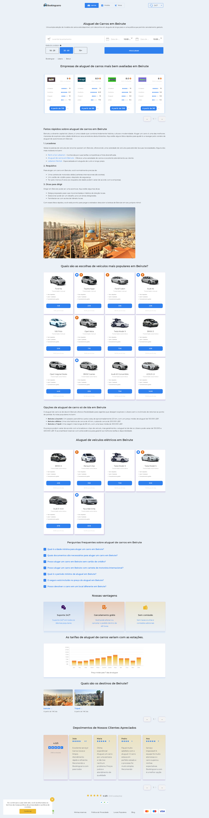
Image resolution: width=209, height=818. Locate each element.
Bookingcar (50, 59)
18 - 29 (52, 50)
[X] (101, 802)
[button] (161, 119)
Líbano (60, 59)
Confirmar (28, 811)
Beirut (68, 59)
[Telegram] (107, 802)
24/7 (156, 5)
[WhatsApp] (104, 802)
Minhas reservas (80, 812)
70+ (80, 50)
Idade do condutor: (52, 45)
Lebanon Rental (55, 161)
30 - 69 (66, 50)
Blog (133, 812)
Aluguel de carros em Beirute (61, 158)
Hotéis (107, 5)
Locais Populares (120, 812)
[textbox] (75, 39)
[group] (58, 701)
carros (93, 5)
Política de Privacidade (100, 812)
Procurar (134, 51)
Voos (119, 5)
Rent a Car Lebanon (56, 155)
